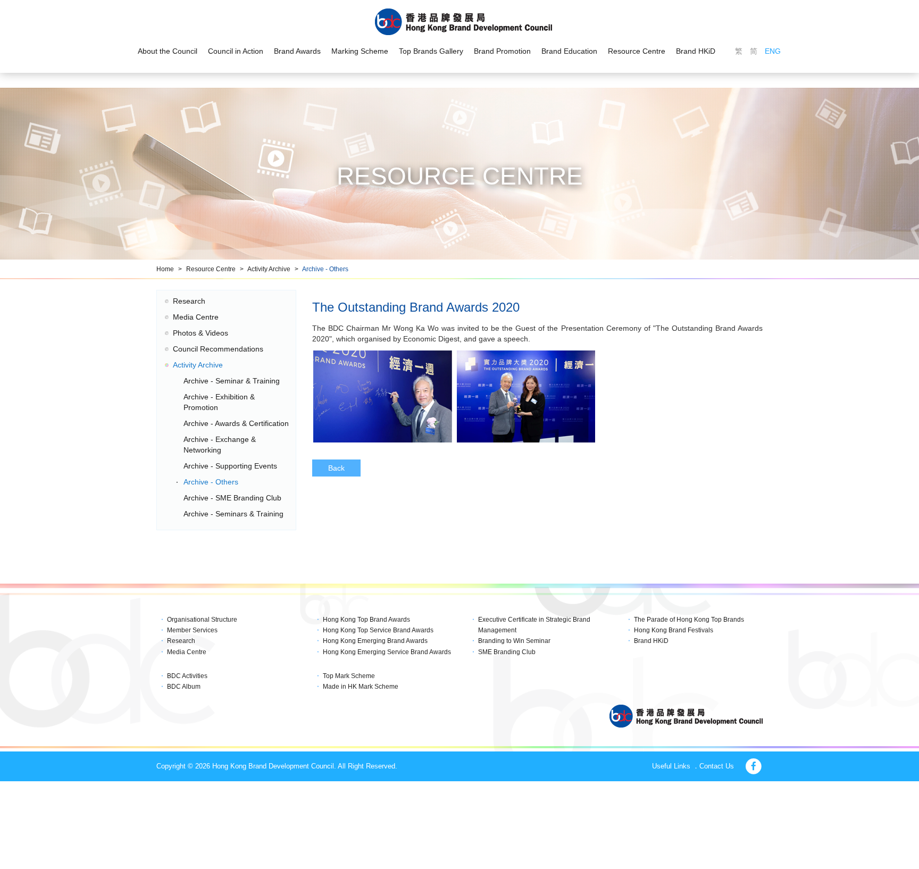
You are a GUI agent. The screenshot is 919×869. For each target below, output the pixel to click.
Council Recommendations (218, 349)
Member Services (192, 630)
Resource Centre (636, 51)
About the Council (167, 51)
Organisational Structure (202, 619)
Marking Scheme (359, 51)
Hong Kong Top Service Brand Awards (378, 630)
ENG (773, 51)
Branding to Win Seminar (514, 641)
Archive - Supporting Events (230, 466)
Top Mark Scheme (349, 676)
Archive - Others (325, 269)
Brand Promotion (502, 51)
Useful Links (671, 766)
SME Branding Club (507, 652)
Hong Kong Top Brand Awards (366, 619)
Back (336, 468)
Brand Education (569, 51)
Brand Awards (297, 51)
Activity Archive (268, 269)
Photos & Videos (200, 333)
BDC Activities (187, 676)
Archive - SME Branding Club (232, 498)
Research (189, 301)
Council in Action (235, 51)
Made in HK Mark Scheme (360, 686)
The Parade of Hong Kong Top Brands (689, 619)
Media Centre (196, 317)
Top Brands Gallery (431, 51)
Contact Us (716, 766)
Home (165, 269)
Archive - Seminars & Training (233, 513)
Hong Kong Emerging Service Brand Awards (387, 652)
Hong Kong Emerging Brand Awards (375, 641)
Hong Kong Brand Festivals (673, 630)
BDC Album (183, 686)
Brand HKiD (695, 51)
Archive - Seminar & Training (231, 381)
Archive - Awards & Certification (236, 423)
